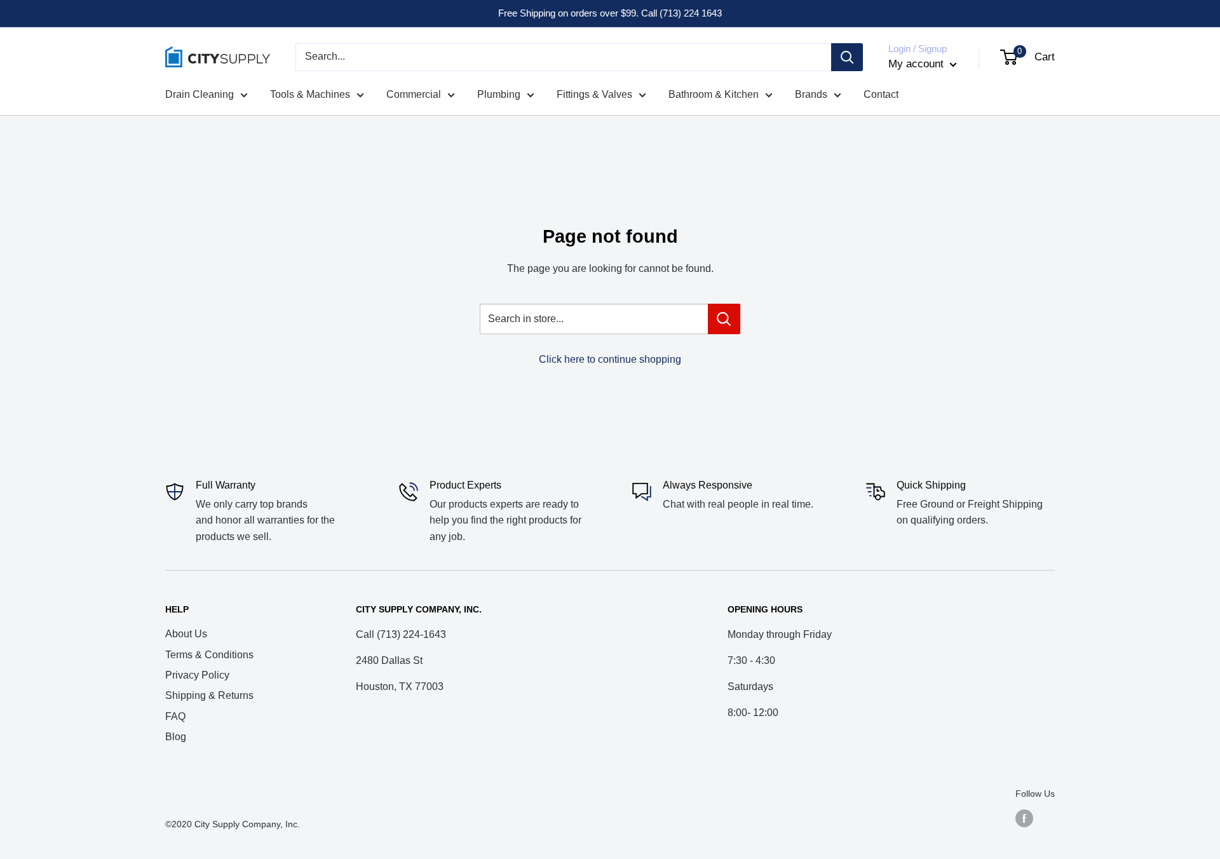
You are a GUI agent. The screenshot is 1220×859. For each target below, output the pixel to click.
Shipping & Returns (209, 695)
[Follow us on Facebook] (1024, 818)
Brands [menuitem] (811, 94)
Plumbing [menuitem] (498, 94)
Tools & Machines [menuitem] (310, 94)
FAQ (175, 716)
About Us (186, 633)
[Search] (847, 57)
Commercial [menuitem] (413, 94)
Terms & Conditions (209, 654)
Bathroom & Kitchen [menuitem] (713, 94)
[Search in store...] (724, 319)
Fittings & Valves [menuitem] (594, 94)
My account (917, 64)
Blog (175, 736)
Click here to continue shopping (610, 359)
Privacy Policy (197, 675)
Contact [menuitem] (881, 94)
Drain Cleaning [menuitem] (199, 94)
